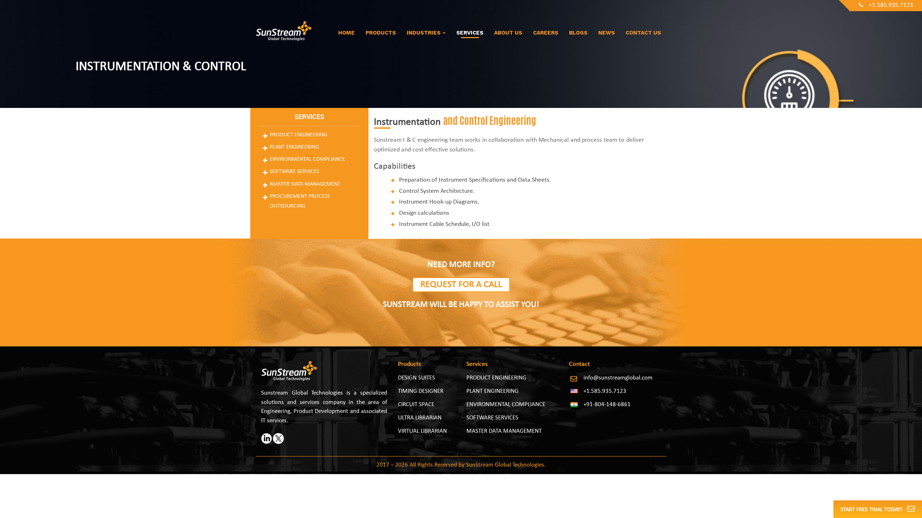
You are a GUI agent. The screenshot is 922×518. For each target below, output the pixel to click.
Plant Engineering (294, 147)
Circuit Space (416, 404)
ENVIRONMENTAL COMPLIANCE (505, 404)
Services (469, 32)
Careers (545, 32)
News (606, 32)
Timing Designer (420, 391)
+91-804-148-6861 (607, 404)
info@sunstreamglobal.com (618, 378)
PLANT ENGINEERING (492, 391)
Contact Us (643, 32)
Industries (424, 32)
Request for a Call (461, 285)
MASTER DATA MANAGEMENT (504, 431)
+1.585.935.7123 (891, 5)
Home (346, 32)
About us (508, 32)
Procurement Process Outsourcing (300, 201)
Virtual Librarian (422, 431)
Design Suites (416, 378)
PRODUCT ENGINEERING (496, 378)
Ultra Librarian (420, 418)
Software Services (294, 171)
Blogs (578, 32)
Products (381, 32)
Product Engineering (298, 135)
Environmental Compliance (307, 159)
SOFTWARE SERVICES (492, 418)
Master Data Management (305, 184)
